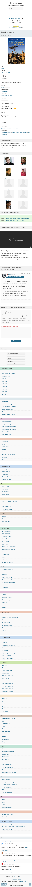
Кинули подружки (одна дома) (9, 784)
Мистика (4, 452)
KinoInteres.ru (16, 3)
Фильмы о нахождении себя (9, 772)
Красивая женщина (7, 670)
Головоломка (5, 446)
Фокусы (4, 459)
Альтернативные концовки (8, 718)
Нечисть (4, 706)
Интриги (4, 449)
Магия (3, 726)
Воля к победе (5, 486)
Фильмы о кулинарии (7, 767)
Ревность (4, 602)
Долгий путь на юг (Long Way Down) (15, 220)
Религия (4, 736)
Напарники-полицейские (8, 675)
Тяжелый (4, 559)
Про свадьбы (5, 756)
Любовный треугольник (8, 599)
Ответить (28, 301)
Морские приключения (7, 647)
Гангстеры (4, 665)
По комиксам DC (6, 622)
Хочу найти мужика (7, 792)
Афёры (4, 444)
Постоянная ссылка (20, 301)
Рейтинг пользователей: (15, 27)
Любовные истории (7, 597)
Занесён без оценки (7, 831)
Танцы (3, 804)
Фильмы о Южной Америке (9, 429)
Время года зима (6, 469)
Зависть (4, 594)
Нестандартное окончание (8, 454)
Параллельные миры (7, 409)
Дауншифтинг (5, 491)
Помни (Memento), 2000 (7, 841)
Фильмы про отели (6, 506)
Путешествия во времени (8, 414)
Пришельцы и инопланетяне (9, 708)
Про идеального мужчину (8, 751)
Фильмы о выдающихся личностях (11, 633)
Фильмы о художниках (7, 686)
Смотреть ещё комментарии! (16, 872)
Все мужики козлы (6, 779)
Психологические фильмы (8, 549)
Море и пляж (5, 474)
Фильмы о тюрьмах (7, 504)
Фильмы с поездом (7, 509)
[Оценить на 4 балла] (14, 26)
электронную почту (24, 881)
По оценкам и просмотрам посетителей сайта (13, 826)
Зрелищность (5, 572)
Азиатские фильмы (7, 421)
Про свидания (5, 759)
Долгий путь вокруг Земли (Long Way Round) (17, 218)
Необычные (5, 544)
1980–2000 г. (5, 391)
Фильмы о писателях (7, 681)
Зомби (3, 703)
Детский (4, 516)
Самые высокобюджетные (8, 824)
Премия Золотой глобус (8, 814)
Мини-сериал (4, 99)
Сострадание (5, 554)
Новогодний (5, 476)
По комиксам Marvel (7, 625)
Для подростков (6, 521)
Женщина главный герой (8, 569)
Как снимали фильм (7, 577)
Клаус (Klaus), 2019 (6, 850)
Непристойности (6, 728)
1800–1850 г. (5, 378)
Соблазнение (5, 605)
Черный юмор (5, 739)
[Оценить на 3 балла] (13, 26)
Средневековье (6, 376)
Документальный (5, 87)
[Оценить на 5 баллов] (15, 26)
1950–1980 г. (5, 389)
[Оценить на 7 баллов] (17, 26)
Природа (4, 734)
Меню (4, 884)
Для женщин (5, 518)
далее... (26, 847)
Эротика (4, 607)
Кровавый (4, 539)
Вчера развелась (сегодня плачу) (10, 782)
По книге (4, 620)
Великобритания (5, 72)
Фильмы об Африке (6, 95)
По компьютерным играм (8, 627)
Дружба (4, 721)
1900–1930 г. (5, 384)
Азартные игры (6, 441)
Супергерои (5, 711)
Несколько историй (7, 579)
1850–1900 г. (5, 381)
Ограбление (5, 650)
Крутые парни (5, 673)
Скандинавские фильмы (8, 424)
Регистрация (14, 879)
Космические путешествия (9, 406)
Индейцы (4, 668)
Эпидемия (4, 741)
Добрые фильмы (6, 533)
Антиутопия (5, 401)
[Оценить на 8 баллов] (18, 26)
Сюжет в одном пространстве (9, 501)
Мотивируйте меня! (7, 787)
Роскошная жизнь (6, 585)
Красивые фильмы (7, 536)
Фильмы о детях (6, 762)
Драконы (4, 701)
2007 (2, 68)
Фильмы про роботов (7, 688)
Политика (4, 457)
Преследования (6, 731)
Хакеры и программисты (8, 691)
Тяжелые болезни (6, 655)
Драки (3, 802)
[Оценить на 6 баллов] (16, 26)
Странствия (4, 91)
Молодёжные (5, 524)
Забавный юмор (6, 723)
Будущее (4, 394)
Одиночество (5, 749)
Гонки (3, 799)
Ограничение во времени (8, 582)
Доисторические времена (8, 373)
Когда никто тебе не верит (8, 645)
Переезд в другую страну (8, 653)
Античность (5, 370)
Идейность (4, 574)
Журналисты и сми (7, 640)
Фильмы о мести (6, 769)
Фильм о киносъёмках (7, 658)
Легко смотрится (6, 541)
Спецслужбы (5, 678)
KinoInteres (10, 274)
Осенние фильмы (6, 479)
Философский (5, 494)
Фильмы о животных (7, 764)
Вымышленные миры (7, 404)
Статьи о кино (22, 876)
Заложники (4, 642)
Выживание (5, 489)
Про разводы (5, 754)
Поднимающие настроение (9, 546)
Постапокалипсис (6, 411)
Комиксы (4, 614)
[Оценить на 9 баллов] (19, 26)
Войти (19, 879)
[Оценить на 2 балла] (12, 26)
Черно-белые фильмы (7, 562)
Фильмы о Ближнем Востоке (9, 426)
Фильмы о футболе (7, 807)
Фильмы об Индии (6, 434)
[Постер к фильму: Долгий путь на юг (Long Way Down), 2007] (16, 63)
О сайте (16, 876)
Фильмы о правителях (7, 683)
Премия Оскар (5, 817)
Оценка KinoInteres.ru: (14, 18)
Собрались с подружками (8, 789)
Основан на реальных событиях (10, 617)
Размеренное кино (6, 552)
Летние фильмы (6, 471)
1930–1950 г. (5, 386)
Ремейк (4, 630)
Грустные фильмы (6, 531)
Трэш (3, 557)
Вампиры (4, 698)
